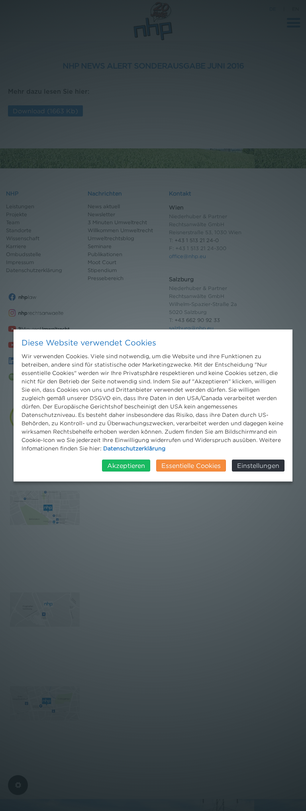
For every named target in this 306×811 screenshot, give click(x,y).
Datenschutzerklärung (134, 448)
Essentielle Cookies (191, 465)
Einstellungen (258, 465)
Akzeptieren (126, 465)
